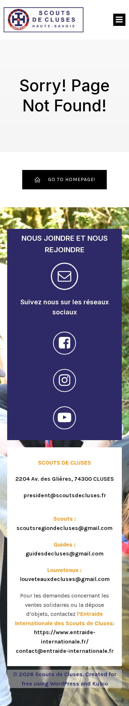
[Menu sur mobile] (119, 20)
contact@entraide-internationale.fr (65, 650)
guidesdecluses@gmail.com (64, 553)
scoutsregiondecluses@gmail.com (64, 528)
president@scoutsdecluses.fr (64, 495)
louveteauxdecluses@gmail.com (65, 579)
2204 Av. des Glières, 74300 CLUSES (64, 478)
